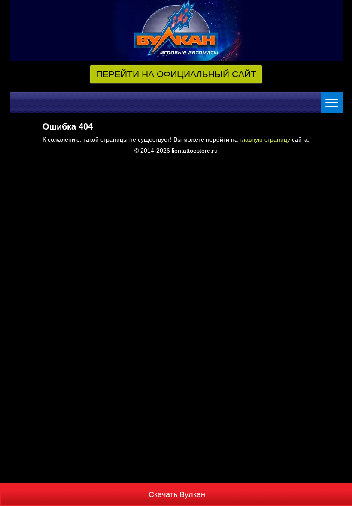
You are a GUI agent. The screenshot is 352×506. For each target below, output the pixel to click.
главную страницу (265, 139)
